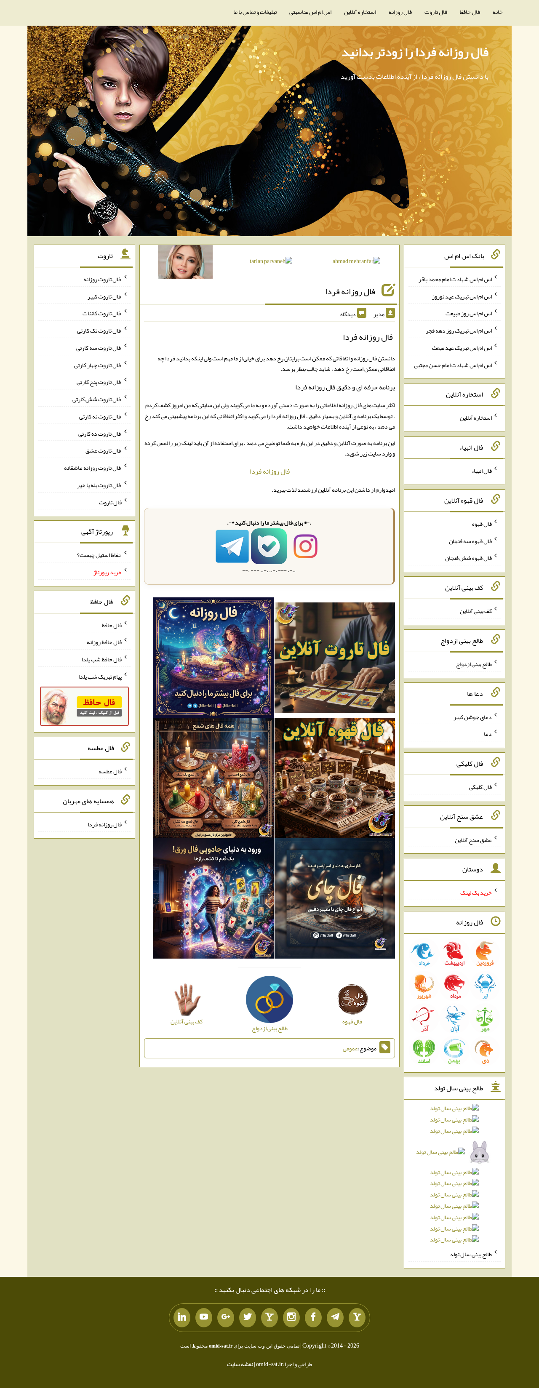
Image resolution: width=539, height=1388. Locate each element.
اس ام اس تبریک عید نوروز (462, 296)
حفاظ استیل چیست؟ (99, 555)
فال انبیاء (482, 471)
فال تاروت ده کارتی (100, 433)
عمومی (350, 1048)
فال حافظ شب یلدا (102, 659)
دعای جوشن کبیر (473, 716)
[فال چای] (335, 900)
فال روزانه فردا (350, 291)
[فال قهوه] (335, 780)
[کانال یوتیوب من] (203, 1317)
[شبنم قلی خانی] (185, 263)
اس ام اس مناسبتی (310, 12)
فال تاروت (435, 12)
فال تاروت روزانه (102, 279)
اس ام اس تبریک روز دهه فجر (459, 330)
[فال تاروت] (335, 660)
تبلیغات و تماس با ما (255, 12)
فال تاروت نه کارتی (100, 416)
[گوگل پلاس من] (225, 1317)
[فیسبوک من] (313, 1317)
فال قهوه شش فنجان (468, 558)
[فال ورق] (213, 900)
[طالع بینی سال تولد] (455, 1176)
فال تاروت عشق (103, 450)
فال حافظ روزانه (104, 642)
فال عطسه (110, 771)
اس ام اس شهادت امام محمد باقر (455, 279)
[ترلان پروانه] (271, 263)
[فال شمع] (213, 780)
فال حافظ (470, 12)
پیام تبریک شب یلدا (100, 676)
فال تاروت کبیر (105, 296)
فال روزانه (400, 12)
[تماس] (269, 1317)
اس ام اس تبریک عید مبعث (462, 348)
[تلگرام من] (335, 1317)
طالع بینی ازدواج (474, 664)
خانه (498, 12)
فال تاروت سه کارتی (99, 348)
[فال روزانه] (213, 660)
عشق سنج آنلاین (473, 839)
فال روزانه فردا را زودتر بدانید (415, 51)
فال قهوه (482, 524)
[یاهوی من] (357, 1317)
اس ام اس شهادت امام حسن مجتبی (453, 364)
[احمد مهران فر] (356, 263)
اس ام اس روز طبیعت (469, 313)
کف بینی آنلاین (476, 611)
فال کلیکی (480, 787)
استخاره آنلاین (360, 12)
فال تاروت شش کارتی (97, 399)
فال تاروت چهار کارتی (98, 364)
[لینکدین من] (181, 1317)
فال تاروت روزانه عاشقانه (93, 468)
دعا (488, 734)
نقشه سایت (240, 1364)
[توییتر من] (247, 1317)
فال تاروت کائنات (102, 313)
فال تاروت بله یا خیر (99, 485)
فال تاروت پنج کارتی (99, 382)
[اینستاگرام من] (291, 1317)
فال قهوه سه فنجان (470, 540)
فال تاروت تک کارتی (99, 330)
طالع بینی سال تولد (471, 1254)
